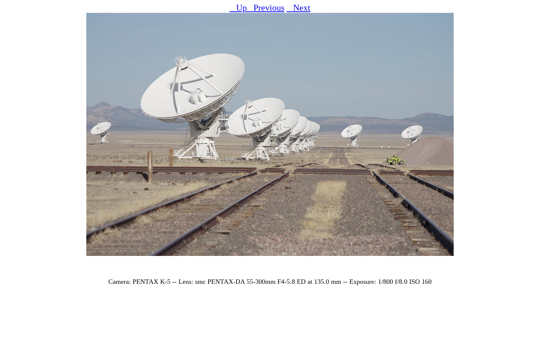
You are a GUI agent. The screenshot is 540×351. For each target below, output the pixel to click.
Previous (265, 7)
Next (298, 7)
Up (238, 7)
